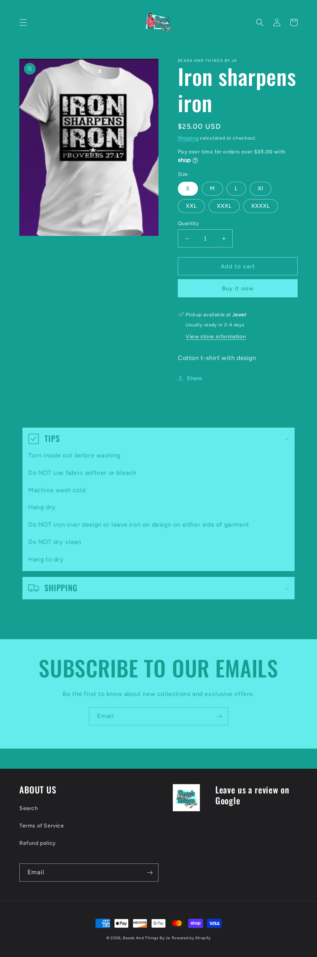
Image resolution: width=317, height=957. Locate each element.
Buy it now (238, 288)
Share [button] (194, 378)
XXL (191, 206)
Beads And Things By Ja (146, 937)
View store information (216, 336)
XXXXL (260, 206)
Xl (260, 188)
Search (28, 808)
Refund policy (37, 843)
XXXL (224, 206)
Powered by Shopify (191, 937)
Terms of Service (41, 825)
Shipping (188, 138)
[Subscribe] (219, 716)
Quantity (188, 223)
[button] (23, 22)
